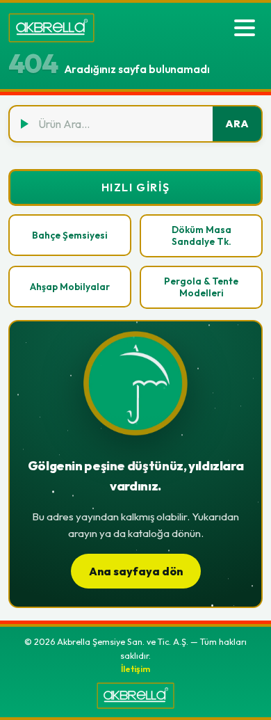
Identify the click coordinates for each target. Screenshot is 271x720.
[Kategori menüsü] (245, 28)
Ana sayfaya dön (136, 571)
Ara (237, 124)
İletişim (135, 669)
